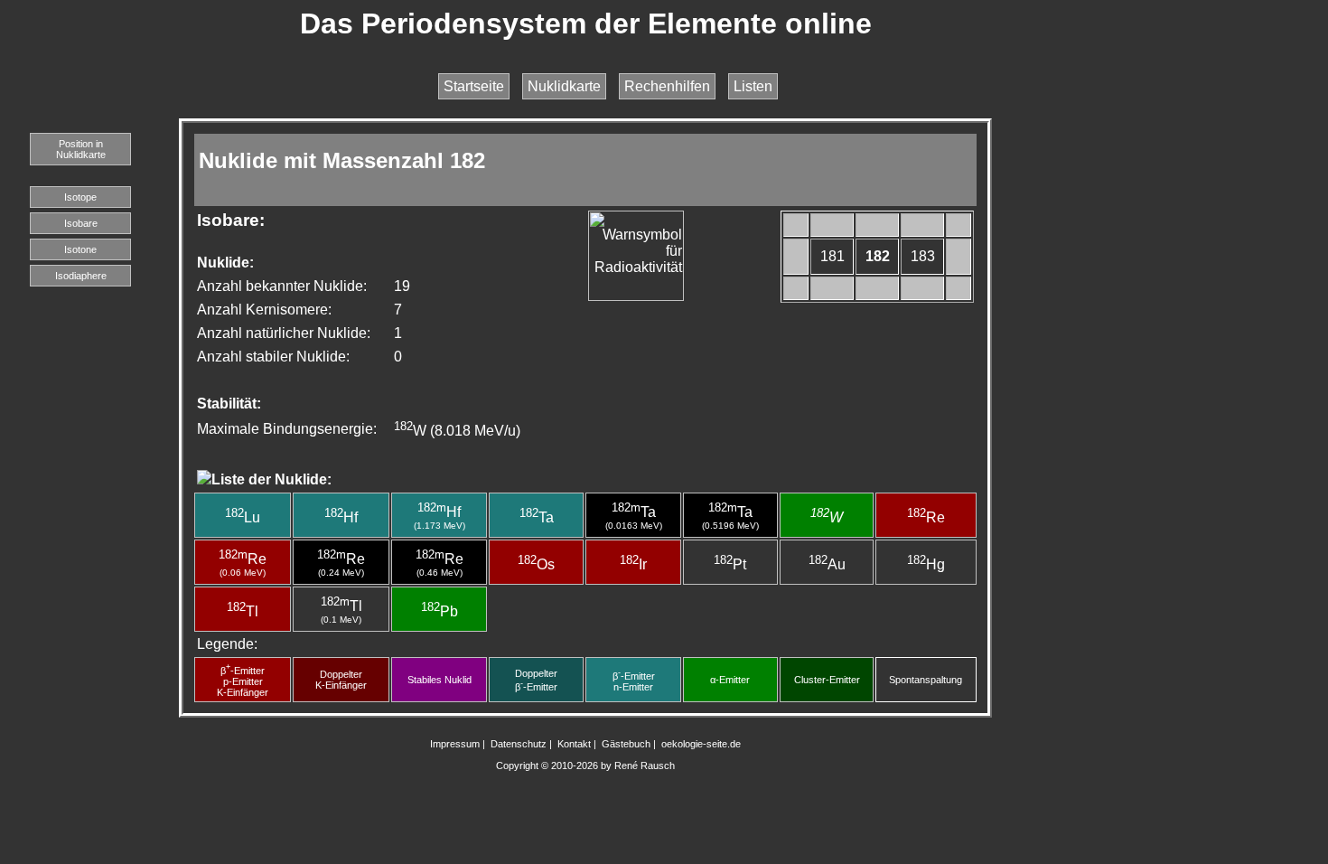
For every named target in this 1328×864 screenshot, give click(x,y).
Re (926, 517)
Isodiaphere (81, 275)
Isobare (81, 223)
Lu (242, 517)
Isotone (80, 249)
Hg (926, 564)
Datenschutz (519, 743)
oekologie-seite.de (701, 743)
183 (923, 256)
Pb (439, 611)
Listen (753, 86)
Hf (341, 517)
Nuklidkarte (564, 86)
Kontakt (574, 743)
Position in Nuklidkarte (81, 149)
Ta (536, 517)
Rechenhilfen (667, 86)
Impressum (455, 743)
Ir (633, 564)
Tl (242, 611)
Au (827, 564)
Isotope (80, 197)
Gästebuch (626, 743)
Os (536, 564)
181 (832, 256)
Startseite (474, 86)
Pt (730, 564)
